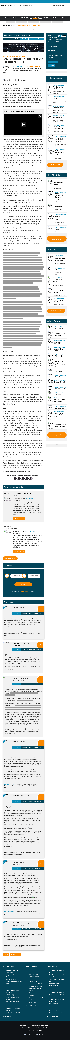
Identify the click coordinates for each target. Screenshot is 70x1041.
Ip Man (51, 53)
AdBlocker (39, 1028)
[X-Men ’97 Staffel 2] (50, 381)
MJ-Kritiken (10, 22)
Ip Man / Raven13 (11, 979)
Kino (14, 17)
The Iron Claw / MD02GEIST (14, 1013)
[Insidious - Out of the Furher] (50, 257)
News (7, 17)
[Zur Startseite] (35, 14)
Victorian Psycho (34, 976)
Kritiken (35, 17)
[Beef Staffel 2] (50, 406)
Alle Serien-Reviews (57, 435)
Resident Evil (33, 981)
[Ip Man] (50, 268)
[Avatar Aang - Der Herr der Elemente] (50, 138)
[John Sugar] (50, 326)
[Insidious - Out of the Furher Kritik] (7, 498)
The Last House (33, 974)
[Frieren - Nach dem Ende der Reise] (49, 415)
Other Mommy (33, 1002)
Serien (62, 17)
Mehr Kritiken (10, 558)
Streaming (24, 17)
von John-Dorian (31, 498)
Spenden (45, 1028)
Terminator (52, 57)
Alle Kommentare (52, 1016)
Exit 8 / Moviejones (11, 995)
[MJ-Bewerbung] (23, 52)
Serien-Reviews (33, 22)
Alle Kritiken (7, 1016)
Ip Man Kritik (9, 526)
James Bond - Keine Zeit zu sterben (18, 35)
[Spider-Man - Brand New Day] (49, 128)
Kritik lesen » (19, 518)
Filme (54, 17)
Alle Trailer (31, 1005)
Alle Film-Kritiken (56, 311)
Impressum (23, 1025)
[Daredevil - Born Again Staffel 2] (50, 425)
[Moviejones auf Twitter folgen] (41, 1035)
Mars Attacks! (53, 1010)
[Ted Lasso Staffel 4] (50, 341)
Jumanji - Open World (35, 984)
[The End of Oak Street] (49, 88)
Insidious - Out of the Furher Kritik (17, 493)
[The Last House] (49, 107)
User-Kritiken (21, 22)
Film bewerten (57, 22)
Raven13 (16, 795)
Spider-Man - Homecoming (57, 992)
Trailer (45, 17)
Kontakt (16, 613)
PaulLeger (16, 643)
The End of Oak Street (55, 55)
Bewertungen (45, 22)
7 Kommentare (18, 66)
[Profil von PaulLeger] (7, 646)
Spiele (30, 19)
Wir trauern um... (54, 1003)
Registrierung (27, 5)
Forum (39, 19)
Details (24, 39)
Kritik (16, 39)
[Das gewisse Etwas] (50, 182)
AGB (28, 1025)
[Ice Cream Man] (49, 116)
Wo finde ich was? (59, 5)
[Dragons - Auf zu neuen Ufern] (50, 334)
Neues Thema (15, 954)
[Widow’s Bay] (50, 355)
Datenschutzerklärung (37, 1025)
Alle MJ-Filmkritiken (56, 238)
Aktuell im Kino (55, 165)
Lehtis (15, 678)
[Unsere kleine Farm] (50, 349)
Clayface (31, 993)
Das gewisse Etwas (34, 972)
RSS (29, 1028)
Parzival (15, 607)
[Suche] (68, 5)
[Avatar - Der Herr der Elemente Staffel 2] (50, 362)
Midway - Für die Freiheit (56, 1013)
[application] (23, 124)
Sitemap (24, 1028)
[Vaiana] (50, 227)
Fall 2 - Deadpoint (34, 979)
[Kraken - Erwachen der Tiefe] (50, 151)
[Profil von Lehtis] (7, 680)
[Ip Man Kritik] (7, 531)
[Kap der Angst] (50, 388)
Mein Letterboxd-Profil (9, 632)
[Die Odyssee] (50, 205)
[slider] (8, 39)
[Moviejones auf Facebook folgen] (30, 1035)
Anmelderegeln (23, 591)
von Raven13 (30, 531)
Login (19, 5)
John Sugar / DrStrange (12, 1001)
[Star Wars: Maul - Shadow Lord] (50, 400)
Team (33, 1028)
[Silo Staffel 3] (50, 370)
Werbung (47, 1025)
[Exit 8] (49, 96)
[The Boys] (50, 392)
